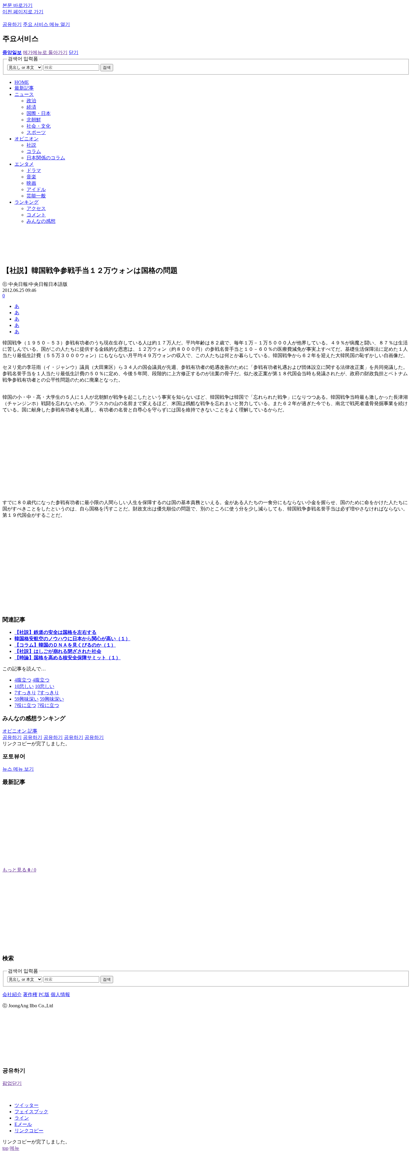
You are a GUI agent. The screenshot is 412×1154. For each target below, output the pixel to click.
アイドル (36, 189)
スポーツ (36, 132)
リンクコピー (28, 1130)
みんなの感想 (41, 221)
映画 (31, 183)
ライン (21, 1117)
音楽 (31, 176)
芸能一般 (36, 195)
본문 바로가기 (17, 5)
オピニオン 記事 (19, 731)
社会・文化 (39, 126)
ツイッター (26, 1105)
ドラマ (34, 170)
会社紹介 (12, 994)
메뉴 (14, 1148)
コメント (36, 214)
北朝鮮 (34, 119)
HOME (21, 82)
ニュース (24, 94)
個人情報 (60, 994)
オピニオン (26, 138)
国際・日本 (39, 113)
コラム (34, 151)
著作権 (30, 994)
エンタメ (24, 164)
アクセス (36, 208)
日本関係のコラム (46, 157)
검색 (107, 67)
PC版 (44, 994)
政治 (31, 100)
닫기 (73, 52)
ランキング (26, 202)
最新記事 (24, 88)
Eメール (23, 1124)
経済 (31, 107)
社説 (31, 145)
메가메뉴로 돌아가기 (45, 52)
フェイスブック (31, 1111)
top (5, 1148)
